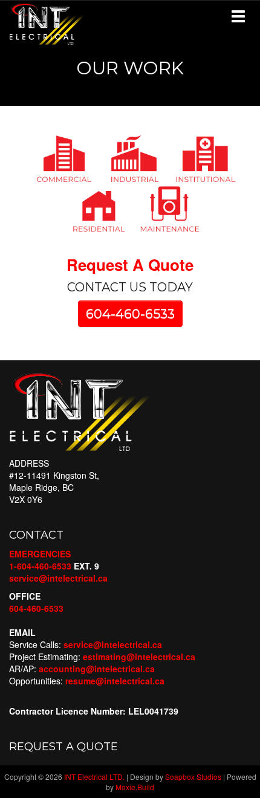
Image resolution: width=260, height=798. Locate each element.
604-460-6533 (130, 313)
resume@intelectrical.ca (114, 681)
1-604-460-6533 (40, 566)
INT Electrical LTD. (94, 776)
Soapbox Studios (193, 776)
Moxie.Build (134, 787)
